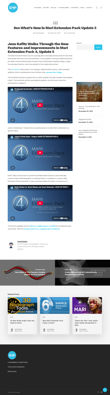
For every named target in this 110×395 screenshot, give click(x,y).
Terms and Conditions (16, 367)
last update (15, 69)
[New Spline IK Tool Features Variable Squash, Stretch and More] (27, 273)
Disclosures (12, 371)
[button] (101, 8)
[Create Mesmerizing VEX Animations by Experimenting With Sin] (82, 273)
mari (55, 23)
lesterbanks (39, 33)
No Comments (69, 33)
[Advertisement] (89, 52)
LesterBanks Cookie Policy (18, 362)
